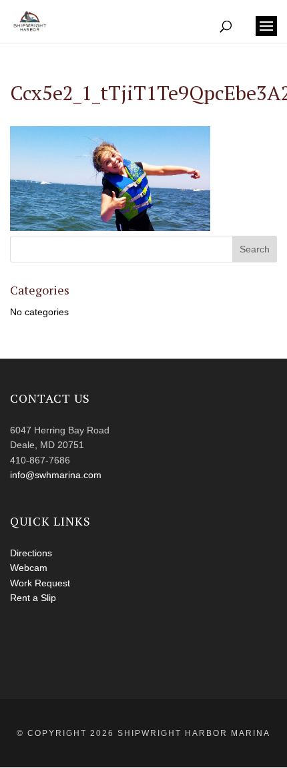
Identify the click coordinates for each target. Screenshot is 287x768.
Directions (31, 553)
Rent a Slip (33, 597)
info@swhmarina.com (55, 474)
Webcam (28, 567)
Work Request (40, 583)
